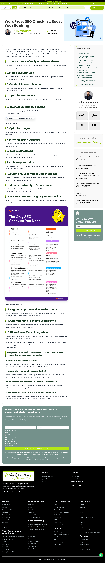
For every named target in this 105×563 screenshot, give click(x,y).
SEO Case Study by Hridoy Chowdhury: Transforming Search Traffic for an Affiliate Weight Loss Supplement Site (87, 175)
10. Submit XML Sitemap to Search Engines (87, 81)
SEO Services (33, 7)
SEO (7, 432)
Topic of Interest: (10, 430)
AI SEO (24, 7)
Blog (80, 7)
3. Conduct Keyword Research (88, 63)
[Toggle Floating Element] (101, 555)
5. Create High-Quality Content (88, 68)
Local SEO (9, 436)
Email (6, 425)
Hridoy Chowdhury (84, 53)
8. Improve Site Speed (85, 75)
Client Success (53, 7)
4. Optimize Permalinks (85, 65)
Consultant (42, 7)
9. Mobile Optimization (86, 77)
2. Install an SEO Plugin (86, 60)
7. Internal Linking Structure (87, 72)
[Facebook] (93, 3)
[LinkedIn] (96, 3)
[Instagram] (102, 3)
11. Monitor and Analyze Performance (86, 85)
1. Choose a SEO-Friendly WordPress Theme (86, 57)
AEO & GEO (9, 440)
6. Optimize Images (84, 70)
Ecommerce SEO (11, 438)
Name (39, 425)
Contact (75, 7)
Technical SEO (10, 441)
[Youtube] (99, 3)
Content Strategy (11, 443)
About (68, 7)
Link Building (9, 445)
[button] (98, 48)
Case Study (62, 7)
